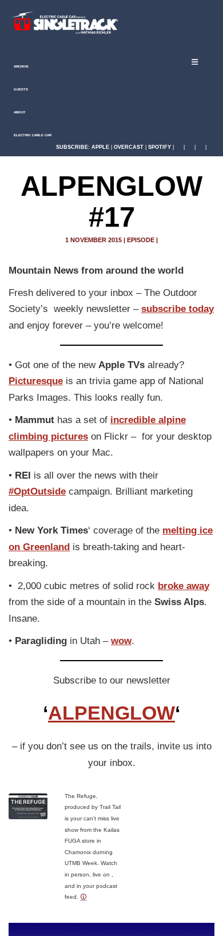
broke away (183, 585)
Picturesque (36, 381)
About (19, 112)
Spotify (159, 147)
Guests (20, 89)
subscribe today (177, 308)
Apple (100, 147)
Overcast (129, 147)
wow (121, 640)
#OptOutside (37, 491)
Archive (21, 66)
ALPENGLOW (111, 713)
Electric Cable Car (32, 135)
